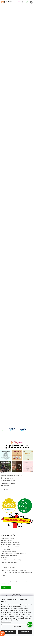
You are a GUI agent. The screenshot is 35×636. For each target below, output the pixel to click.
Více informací (6, 622)
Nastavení (17, 626)
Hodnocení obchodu (7, 540)
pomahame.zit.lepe (9, 483)
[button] (31, 431)
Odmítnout (9, 632)
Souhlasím (25, 632)
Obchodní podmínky (7, 558)
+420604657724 (8, 478)
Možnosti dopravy (6, 549)
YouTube (6, 486)
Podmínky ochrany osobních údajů (11, 560)
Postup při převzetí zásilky (8, 551)
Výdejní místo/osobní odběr (9, 555)
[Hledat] (22, 2)
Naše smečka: (17, 594)
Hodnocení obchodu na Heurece (10, 542)
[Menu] (31, 2)
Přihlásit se (5, 587)
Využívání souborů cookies (9, 562)
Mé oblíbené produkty (7, 538)
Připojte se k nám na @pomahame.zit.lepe (17, 446)
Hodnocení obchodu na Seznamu (11, 545)
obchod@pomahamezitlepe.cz (12, 475)
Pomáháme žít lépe (9, 480)
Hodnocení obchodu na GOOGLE (10, 547)
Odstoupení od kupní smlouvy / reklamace (13, 553)
